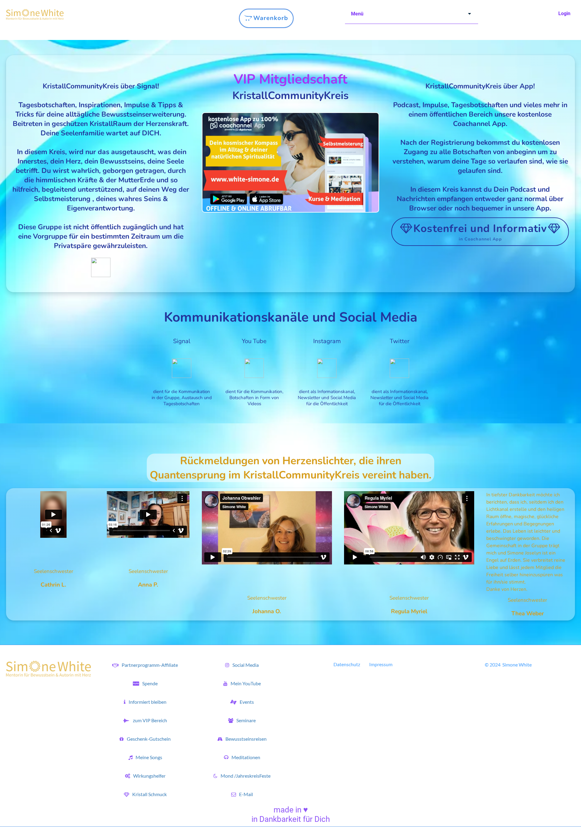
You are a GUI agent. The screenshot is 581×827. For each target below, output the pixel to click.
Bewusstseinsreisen (246, 739)
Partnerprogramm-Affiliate (150, 665)
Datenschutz (346, 664)
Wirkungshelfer (149, 776)
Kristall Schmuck (149, 794)
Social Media (245, 665)
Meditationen (245, 757)
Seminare (246, 720)
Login (564, 13)
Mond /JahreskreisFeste (246, 776)
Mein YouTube (246, 683)
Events (247, 702)
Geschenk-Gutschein (149, 739)
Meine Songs (149, 757)
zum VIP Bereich (149, 720)
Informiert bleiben (147, 702)
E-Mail (246, 794)
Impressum (380, 664)
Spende (150, 683)
